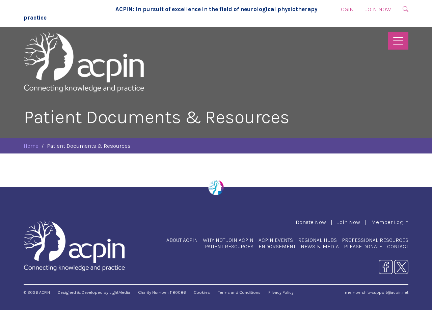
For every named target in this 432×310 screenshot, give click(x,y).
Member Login (389, 222)
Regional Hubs (317, 240)
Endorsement (277, 246)
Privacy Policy (281, 292)
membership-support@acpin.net (376, 292)
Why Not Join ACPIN (228, 240)
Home (31, 146)
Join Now (378, 9)
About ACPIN (182, 240)
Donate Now (311, 222)
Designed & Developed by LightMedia (94, 292)
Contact (397, 246)
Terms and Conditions (239, 292)
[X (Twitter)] (401, 266)
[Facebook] (386, 266)
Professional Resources (375, 240)
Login (346, 9)
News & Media (320, 246)
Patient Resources (229, 246)
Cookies (202, 292)
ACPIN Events (276, 240)
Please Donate (363, 246)
